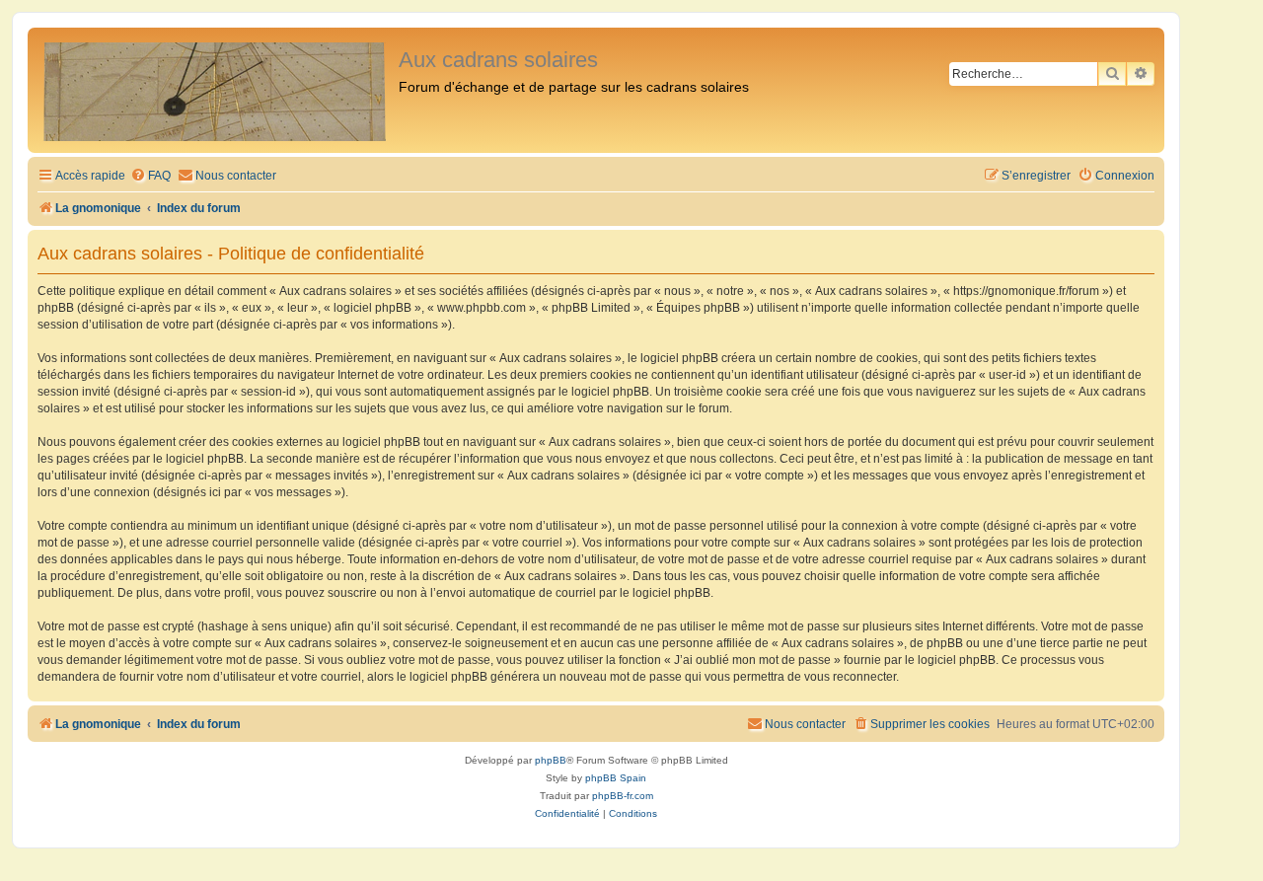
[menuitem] (150, 176)
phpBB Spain (615, 777)
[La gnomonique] (216, 90)
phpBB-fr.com (622, 795)
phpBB (550, 760)
